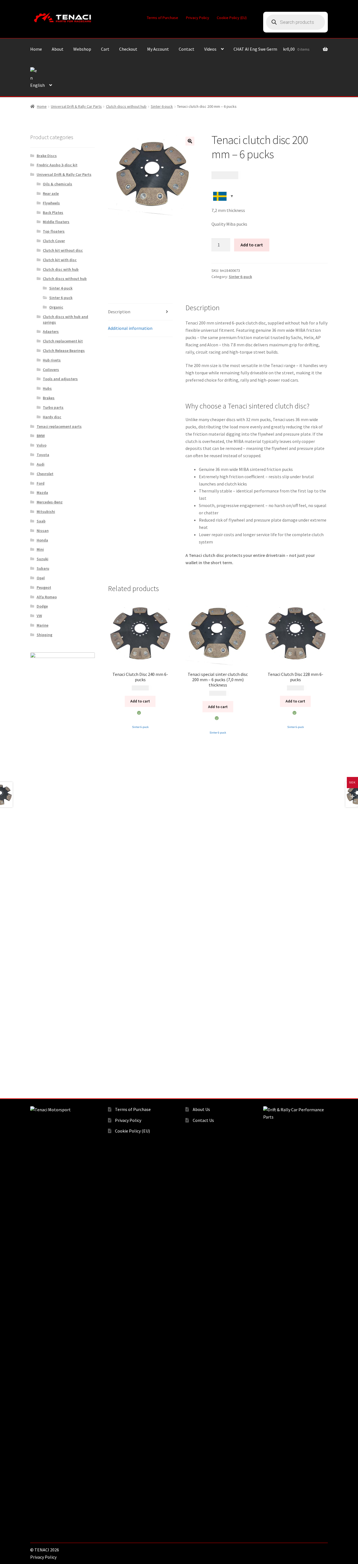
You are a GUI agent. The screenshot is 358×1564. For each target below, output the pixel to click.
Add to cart (252, 245)
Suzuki (42, 558)
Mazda (42, 492)
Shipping (44, 634)
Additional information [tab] (130, 328)
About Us (201, 1109)
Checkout (128, 49)
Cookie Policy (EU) (232, 17)
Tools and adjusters (60, 378)
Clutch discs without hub (126, 106)
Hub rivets (52, 360)
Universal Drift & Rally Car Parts (76, 106)
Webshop (82, 49)
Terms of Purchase (162, 17)
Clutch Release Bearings (64, 350)
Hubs (47, 388)
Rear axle (51, 193)
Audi (40, 464)
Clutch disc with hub (61, 269)
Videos (210, 49)
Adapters (51, 331)
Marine (42, 625)
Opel (41, 577)
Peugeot (44, 587)
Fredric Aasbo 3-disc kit (57, 164)
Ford (40, 483)
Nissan (43, 530)
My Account (158, 49)
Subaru (43, 568)
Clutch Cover (54, 240)
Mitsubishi (46, 511)
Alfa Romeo (47, 596)
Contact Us (203, 1120)
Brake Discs (47, 155)
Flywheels (51, 203)
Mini (40, 549)
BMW (41, 435)
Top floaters (54, 231)
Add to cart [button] (140, 701)
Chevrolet (45, 473)
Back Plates (53, 212)
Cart (105, 49)
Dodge (42, 606)
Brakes (49, 397)
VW (39, 615)
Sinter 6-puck (162, 106)
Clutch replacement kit (63, 341)
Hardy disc (52, 416)
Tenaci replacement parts (59, 426)
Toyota (43, 454)
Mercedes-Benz (50, 502)
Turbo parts (53, 407)
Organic (56, 307)
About (57, 49)
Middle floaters (56, 221)
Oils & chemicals (57, 183)
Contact (186, 49)
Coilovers (51, 369)
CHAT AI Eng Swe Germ (255, 49)
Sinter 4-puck (60, 288)
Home (36, 49)
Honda (42, 540)
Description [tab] (119, 311)
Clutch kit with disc (60, 259)
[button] (189, 141)
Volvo (41, 445)
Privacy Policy (197, 17)
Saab (41, 521)
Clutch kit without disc (63, 250)
